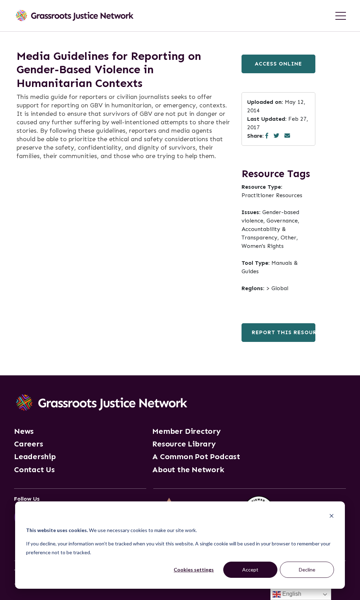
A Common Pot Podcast (196, 456)
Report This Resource (283, 332)
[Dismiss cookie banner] (331, 516)
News (24, 431)
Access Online (278, 64)
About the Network (188, 469)
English (291, 594)
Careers (28, 444)
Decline (307, 570)
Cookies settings (194, 570)
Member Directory (186, 431)
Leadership (35, 456)
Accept (250, 570)
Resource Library (184, 444)
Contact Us (34, 469)
